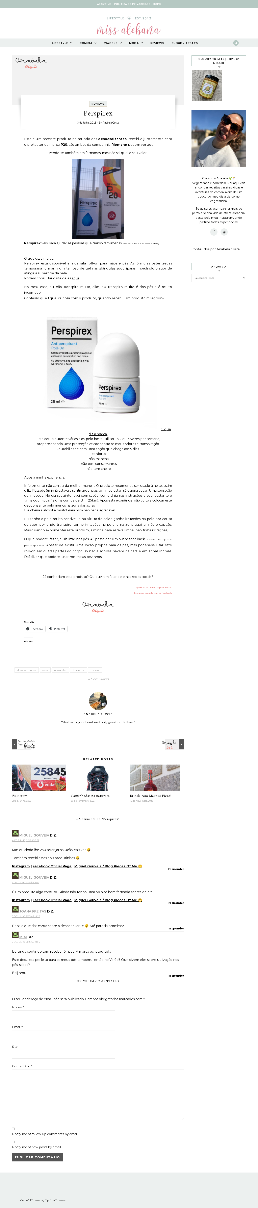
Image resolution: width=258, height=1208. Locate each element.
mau (45, 669)
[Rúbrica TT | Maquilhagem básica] (21, 744)
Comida (86, 43)
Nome (18, 1007)
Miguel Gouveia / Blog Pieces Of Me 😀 (108, 866)
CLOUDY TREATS (185, 43)
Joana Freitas (32, 911)
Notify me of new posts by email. (36, 1147)
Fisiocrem (20, 795)
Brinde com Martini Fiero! (151, 795)
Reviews (157, 43)
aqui (150, 145)
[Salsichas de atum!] (175, 744)
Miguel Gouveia (34, 835)
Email (17, 1027)
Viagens (111, 43)
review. (95, 669)
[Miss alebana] (129, 27)
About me (104, 4)
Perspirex (78, 669)
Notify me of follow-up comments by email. (45, 1134)
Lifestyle (60, 43)
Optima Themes (55, 1200)
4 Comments (98, 679)
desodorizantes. (26, 669)
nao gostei (60, 669)
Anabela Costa (111, 123)
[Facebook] (213, 232)
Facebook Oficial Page (52, 866)
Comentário (22, 1066)
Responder (176, 869)
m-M (23, 937)
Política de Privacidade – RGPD (137, 4)
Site (15, 1047)
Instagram (21, 866)
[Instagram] (224, 232)
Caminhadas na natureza (90, 795)
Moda (134, 43)
